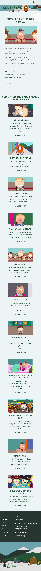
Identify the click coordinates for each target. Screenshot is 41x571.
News (4, 526)
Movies (4, 522)
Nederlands (19, 519)
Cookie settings (20, 536)
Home (4, 516)
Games (4, 529)
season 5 (33, 64)
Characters (5, 532)
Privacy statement (21, 532)
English (17, 516)
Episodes (5, 519)
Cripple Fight (20, 99)
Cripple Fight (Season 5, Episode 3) (17, 60)
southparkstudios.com (13, 77)
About (4, 535)
